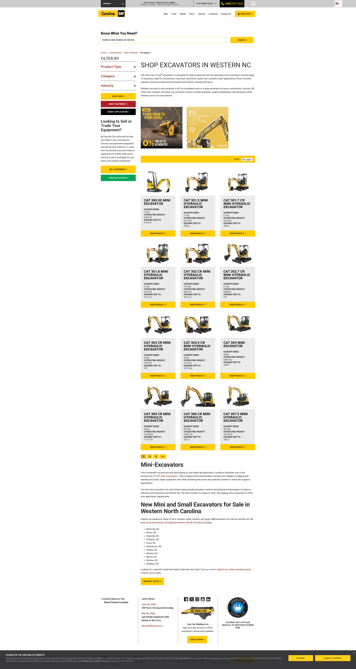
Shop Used (117, 96)
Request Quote (152, 581)
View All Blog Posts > (152, 626)
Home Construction (111, 52)
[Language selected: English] (338, 3)
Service (201, 14)
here (187, 658)
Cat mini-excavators (166, 476)
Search (241, 40)
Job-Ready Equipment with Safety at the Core (155, 617)
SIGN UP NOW (196, 639)
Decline (301, 658)
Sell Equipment (117, 169)
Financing (161, 5)
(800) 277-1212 (234, 3)
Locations (213, 14)
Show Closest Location (165, 3)
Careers (153, 5)
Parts (192, 14)
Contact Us (226, 14)
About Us (144, 5)
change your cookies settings (95, 661)
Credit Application (117, 112)
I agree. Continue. (332, 658)
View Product (157, 233)
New (166, 14)
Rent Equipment (117, 104)
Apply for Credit (172, 5)
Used (173, 14)
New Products (131, 52)
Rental (183, 14)
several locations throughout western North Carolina (174, 522)
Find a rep (245, 14)
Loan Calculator (117, 178)
